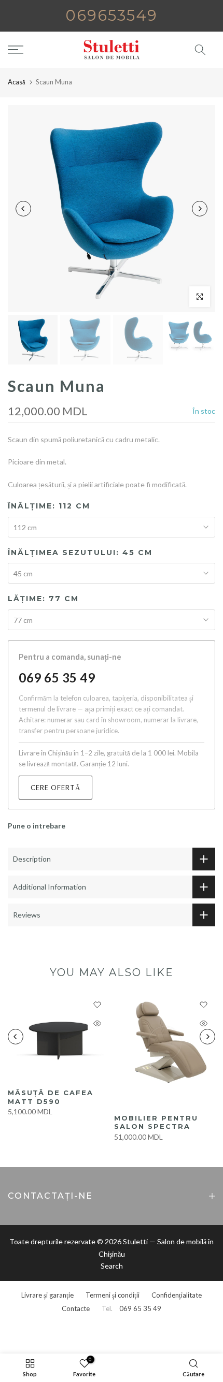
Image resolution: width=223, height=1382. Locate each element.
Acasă (16, 82)
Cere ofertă (55, 787)
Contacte (76, 1308)
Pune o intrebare (36, 825)
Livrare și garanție (47, 1295)
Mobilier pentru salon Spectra (156, 1122)
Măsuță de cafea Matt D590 (50, 1096)
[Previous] (23, 208)
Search (112, 1265)
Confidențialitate (176, 1295)
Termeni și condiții (113, 1295)
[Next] (199, 208)
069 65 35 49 (57, 677)
